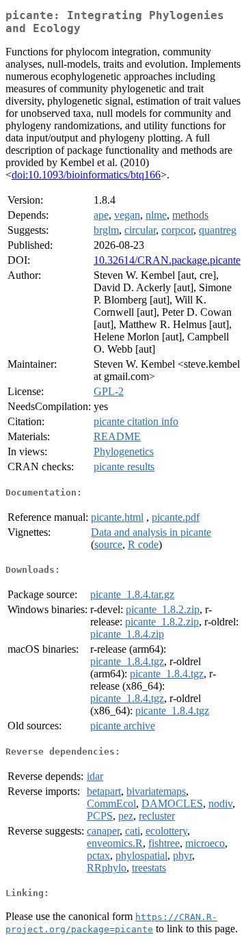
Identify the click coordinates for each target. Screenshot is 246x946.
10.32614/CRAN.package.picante (167, 260)
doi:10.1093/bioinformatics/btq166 (86, 174)
